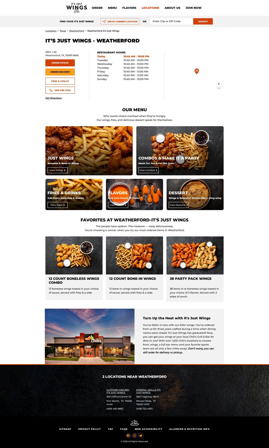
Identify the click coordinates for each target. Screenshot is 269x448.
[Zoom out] (219, 88)
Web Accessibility (148, 429)
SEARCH (203, 21)
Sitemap (65, 429)
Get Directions (53, 98)
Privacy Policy (89, 429)
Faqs (124, 429)
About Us (172, 8)
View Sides (56, 205)
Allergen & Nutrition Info (189, 429)
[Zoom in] (219, 84)
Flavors (129, 8)
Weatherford (76, 31)
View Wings (56, 170)
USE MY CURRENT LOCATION (122, 21)
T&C (110, 429)
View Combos (147, 170)
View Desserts (178, 205)
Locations (150, 8)
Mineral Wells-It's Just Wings (148, 391)
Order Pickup (60, 62)
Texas (63, 31)
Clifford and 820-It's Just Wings (118, 391)
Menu (112, 8)
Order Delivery (60, 72)
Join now (194, 8)
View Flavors (117, 205)
